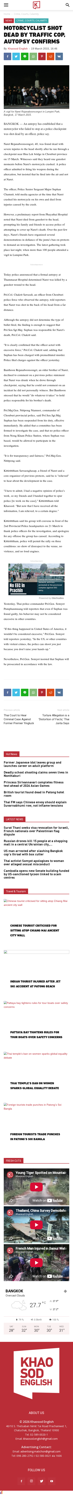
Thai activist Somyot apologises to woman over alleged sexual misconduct (34, 862)
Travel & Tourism (16, 891)
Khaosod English (18, 48)
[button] (68, 5)
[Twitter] (41, 1481)
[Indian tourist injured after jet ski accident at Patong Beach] (36, 974)
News (8, 20)
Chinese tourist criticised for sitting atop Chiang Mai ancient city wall (34, 930)
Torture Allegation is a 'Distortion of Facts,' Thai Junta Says (54, 719)
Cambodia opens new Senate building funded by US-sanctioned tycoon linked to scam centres (36, 874)
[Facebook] (21, 1481)
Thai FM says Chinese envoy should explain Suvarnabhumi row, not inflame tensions (35, 804)
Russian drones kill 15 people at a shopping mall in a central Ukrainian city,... (35, 842)
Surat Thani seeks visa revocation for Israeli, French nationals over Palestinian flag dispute (36, 831)
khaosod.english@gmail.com (40, 1438)
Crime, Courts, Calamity (26, 14)
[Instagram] (31, 1481)
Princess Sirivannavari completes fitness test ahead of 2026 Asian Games (34, 784)
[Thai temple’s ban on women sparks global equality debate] (36, 1075)
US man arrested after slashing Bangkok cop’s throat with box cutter (33, 852)
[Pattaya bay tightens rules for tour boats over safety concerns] (36, 1025)
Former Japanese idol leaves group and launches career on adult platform (32, 764)
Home (7, 14)
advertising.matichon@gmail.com (40, 1451)
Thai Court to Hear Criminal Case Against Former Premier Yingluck (19, 719)
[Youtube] (51, 1481)
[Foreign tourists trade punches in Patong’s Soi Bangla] (36, 1126)
